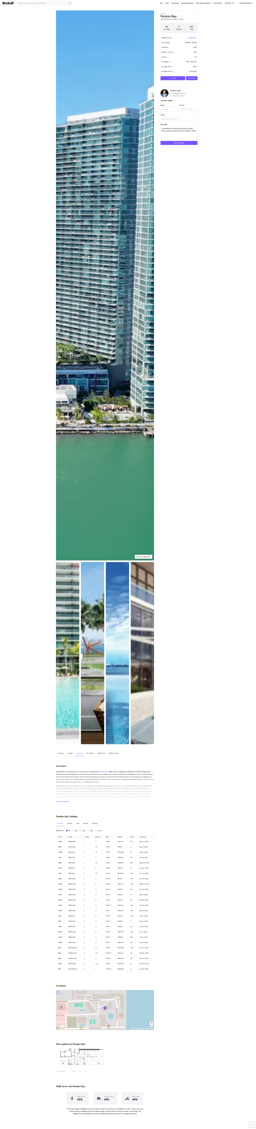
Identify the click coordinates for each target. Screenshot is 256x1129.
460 (131, 884)
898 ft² (108, 841)
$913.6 (120, 847)
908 (59, 847)
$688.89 (121, 969)
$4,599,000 (73, 969)
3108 (59, 873)
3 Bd (91, 831)
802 (59, 921)
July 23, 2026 (144, 969)
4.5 (97, 953)
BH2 (59, 969)
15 (131, 895)
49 (131, 942)
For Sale (60, 823)
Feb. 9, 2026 (144, 937)
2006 (60, 884)
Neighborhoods (187, 3)
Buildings (175, 3)
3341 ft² (108, 958)
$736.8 (120, 926)
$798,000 (72, 916)
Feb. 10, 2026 (144, 958)
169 (131, 863)
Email (162, 115)
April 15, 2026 (144, 900)
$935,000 (72, 905)
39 (131, 926)
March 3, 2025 (144, 884)
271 (131, 841)
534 (131, 879)
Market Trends (114, 753)
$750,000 (72, 921)
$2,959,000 (73, 958)
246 (131, 948)
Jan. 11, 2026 (144, 916)
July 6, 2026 (144, 942)
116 (131, 958)
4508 (60, 852)
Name (163, 105)
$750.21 (120, 895)
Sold (77, 823)
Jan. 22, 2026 (144, 889)
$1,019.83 (121, 852)
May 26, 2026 (144, 953)
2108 (60, 863)
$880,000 (72, 884)
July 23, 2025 (144, 905)
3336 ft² (108, 953)
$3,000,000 (73, 948)
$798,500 (72, 868)
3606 (60, 879)
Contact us (229, 3)
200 (131, 916)
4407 (60, 868)
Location (80, 753)
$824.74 (120, 884)
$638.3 (120, 921)
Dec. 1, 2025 (143, 932)
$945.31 (120, 841)
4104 (60, 926)
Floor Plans (90, 753)
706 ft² (108, 847)
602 (59, 916)
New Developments (203, 3)
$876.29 (120, 905)
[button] (105, 1008)
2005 (60, 900)
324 (131, 905)
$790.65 (120, 857)
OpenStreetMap (142, 1029)
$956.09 (121, 863)
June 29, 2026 (144, 964)
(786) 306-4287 (177, 96)
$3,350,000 (73, 953)
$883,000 (72, 900)
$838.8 (120, 889)
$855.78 (120, 932)
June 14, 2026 (144, 868)
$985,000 (72, 932)
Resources (218, 3)
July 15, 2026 (144, 926)
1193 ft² (108, 895)
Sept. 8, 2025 (144, 841)
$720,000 (72, 852)
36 (131, 857)
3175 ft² (108, 948)
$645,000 (72, 847)
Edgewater (104, 772)
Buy (161, 3)
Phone (182, 105)
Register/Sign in (246, 3)
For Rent (69, 823)
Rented (85, 823)
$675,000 (72, 863)
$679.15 (120, 916)
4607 (60, 841)
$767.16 (120, 900)
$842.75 (120, 942)
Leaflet (134, 1029)
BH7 (59, 948)
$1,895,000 (72, 964)
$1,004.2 (121, 953)
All (69, 831)
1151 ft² (108, 900)
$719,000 (72, 873)
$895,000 (72, 889)
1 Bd (76, 831)
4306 (60, 889)
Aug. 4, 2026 (144, 852)
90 (131, 953)
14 (131, 964)
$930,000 (72, 879)
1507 (60, 857)
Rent (167, 3)
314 (131, 873)
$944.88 (121, 948)
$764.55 (121, 910)
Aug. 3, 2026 (144, 847)
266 (131, 932)
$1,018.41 (121, 873)
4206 (60, 905)
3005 (60, 932)
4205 (60, 942)
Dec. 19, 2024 (144, 879)
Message (164, 124)
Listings (70, 753)
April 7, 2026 (144, 895)
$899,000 (72, 937)
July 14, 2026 (144, 857)
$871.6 (120, 879)
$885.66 (121, 958)
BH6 (59, 958)
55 (131, 900)
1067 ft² (108, 879)
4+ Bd (100, 831)
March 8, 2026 (144, 863)
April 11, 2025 (144, 910)
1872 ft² (108, 964)
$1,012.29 (121, 964)
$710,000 (72, 857)
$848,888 (72, 841)
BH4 (59, 953)
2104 (60, 895)
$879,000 (72, 926)
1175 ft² (108, 916)
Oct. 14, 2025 (144, 873)
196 (131, 937)
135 (131, 889)
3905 (60, 910)
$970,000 (72, 942)
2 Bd (83, 831)
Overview (61, 753)
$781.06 (120, 937)
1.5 (96, 847)
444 (131, 910)
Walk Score (101, 753)
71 (131, 868)
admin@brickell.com (179, 93)
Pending (94, 823)
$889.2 (120, 868)
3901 (60, 964)
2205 (60, 937)
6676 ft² (108, 969)
